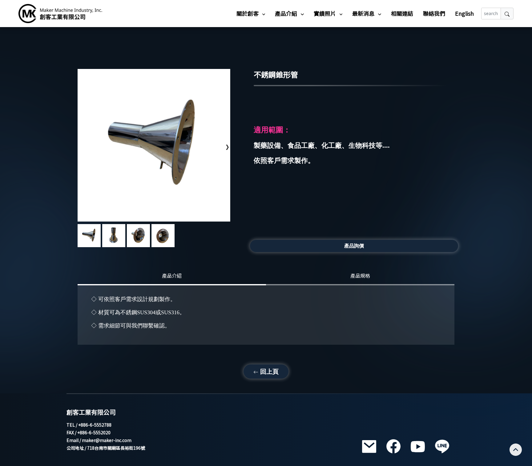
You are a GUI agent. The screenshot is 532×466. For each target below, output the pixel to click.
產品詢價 (354, 245)
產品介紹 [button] (286, 13)
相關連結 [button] (402, 13)
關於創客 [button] (248, 13)
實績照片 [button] (325, 13)
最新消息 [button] (364, 13)
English (464, 13)
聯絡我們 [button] (434, 13)
